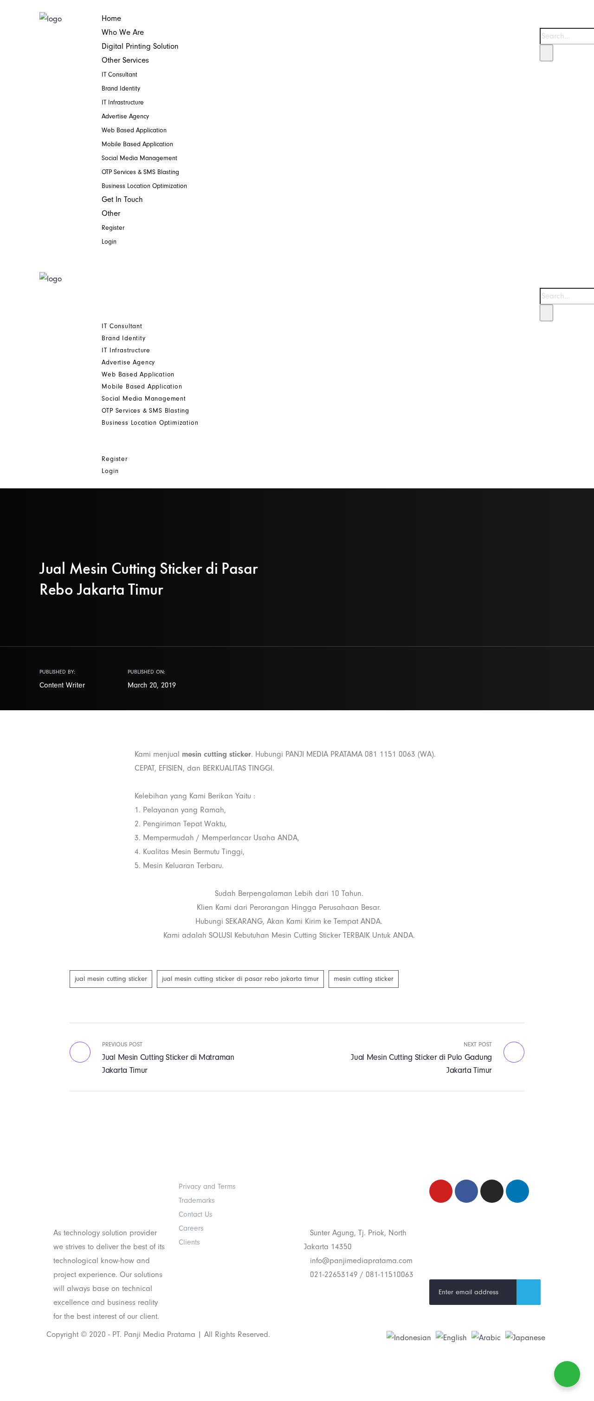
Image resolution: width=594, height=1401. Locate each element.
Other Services (125, 60)
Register (113, 228)
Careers (191, 1228)
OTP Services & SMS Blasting (140, 172)
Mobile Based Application (137, 144)
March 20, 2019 (152, 685)
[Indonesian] (409, 1337)
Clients (189, 1242)
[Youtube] (440, 1191)
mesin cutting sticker (364, 979)
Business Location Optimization (144, 186)
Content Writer (62, 685)
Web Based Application (134, 130)
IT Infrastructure (123, 102)
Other (111, 213)
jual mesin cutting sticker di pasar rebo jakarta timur (240, 979)
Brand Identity (121, 88)
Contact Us (196, 1214)
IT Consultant (119, 74)
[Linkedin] (517, 1191)
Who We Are (123, 32)
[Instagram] (492, 1191)
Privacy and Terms (207, 1186)
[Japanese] (525, 1337)
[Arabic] (486, 1337)
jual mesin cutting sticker (111, 979)
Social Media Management (139, 158)
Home (111, 18)
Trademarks (197, 1200)
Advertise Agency (125, 116)
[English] (451, 1337)
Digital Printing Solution (140, 46)
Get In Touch (122, 199)
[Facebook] (466, 1191)
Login (109, 242)
